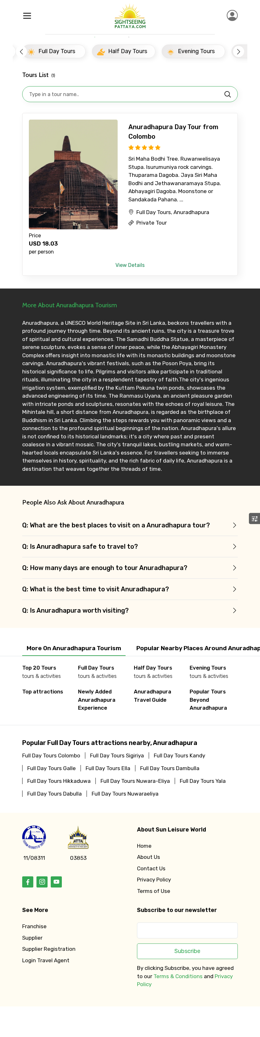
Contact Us (151, 868)
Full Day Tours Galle (51, 768)
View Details (130, 265)
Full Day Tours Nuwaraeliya (125, 793)
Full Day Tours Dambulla (169, 768)
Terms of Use (153, 891)
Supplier (32, 938)
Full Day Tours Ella (108, 768)
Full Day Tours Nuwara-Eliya (135, 781)
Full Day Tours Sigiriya (117, 755)
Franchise (34, 926)
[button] (21, 51)
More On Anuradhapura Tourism (74, 648)
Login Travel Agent (45, 960)
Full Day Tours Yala (203, 781)
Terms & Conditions (178, 976)
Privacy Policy (154, 879)
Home (144, 846)
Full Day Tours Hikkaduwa (59, 781)
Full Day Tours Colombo (51, 755)
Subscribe (187, 951)
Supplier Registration (48, 949)
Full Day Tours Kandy (179, 755)
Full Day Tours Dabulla (54, 793)
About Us (148, 857)
